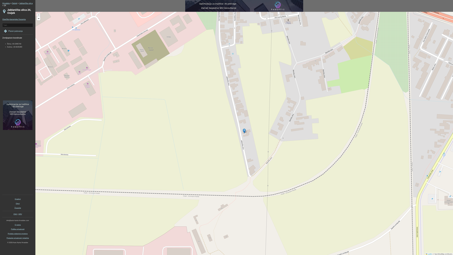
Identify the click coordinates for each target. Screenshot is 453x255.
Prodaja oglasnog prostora (18, 234)
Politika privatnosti (17, 229)
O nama (18, 225)
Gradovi (18, 199)
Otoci (18, 203)
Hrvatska (6, 3)
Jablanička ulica (26, 3)
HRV (20, 214)
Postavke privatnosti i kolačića (18, 238)
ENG (15, 214)
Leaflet (429, 254)
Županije (18, 208)
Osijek (14, 3)
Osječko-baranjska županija (14, 19)
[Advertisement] (17, 76)
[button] (38, 15)
